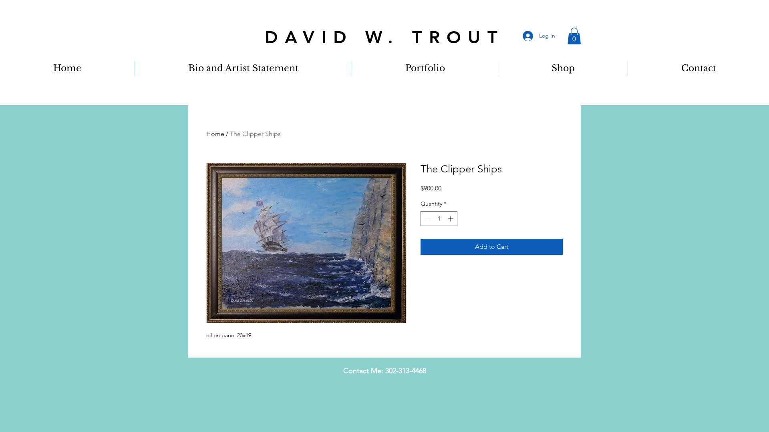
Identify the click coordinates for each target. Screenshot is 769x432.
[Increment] (451, 219)
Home (215, 134)
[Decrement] (427, 219)
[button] (574, 36)
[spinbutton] (439, 219)
